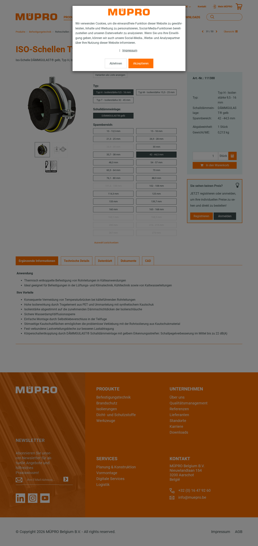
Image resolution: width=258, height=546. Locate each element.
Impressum (129, 50)
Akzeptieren (141, 63)
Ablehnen (116, 63)
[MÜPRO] (129, 12)
